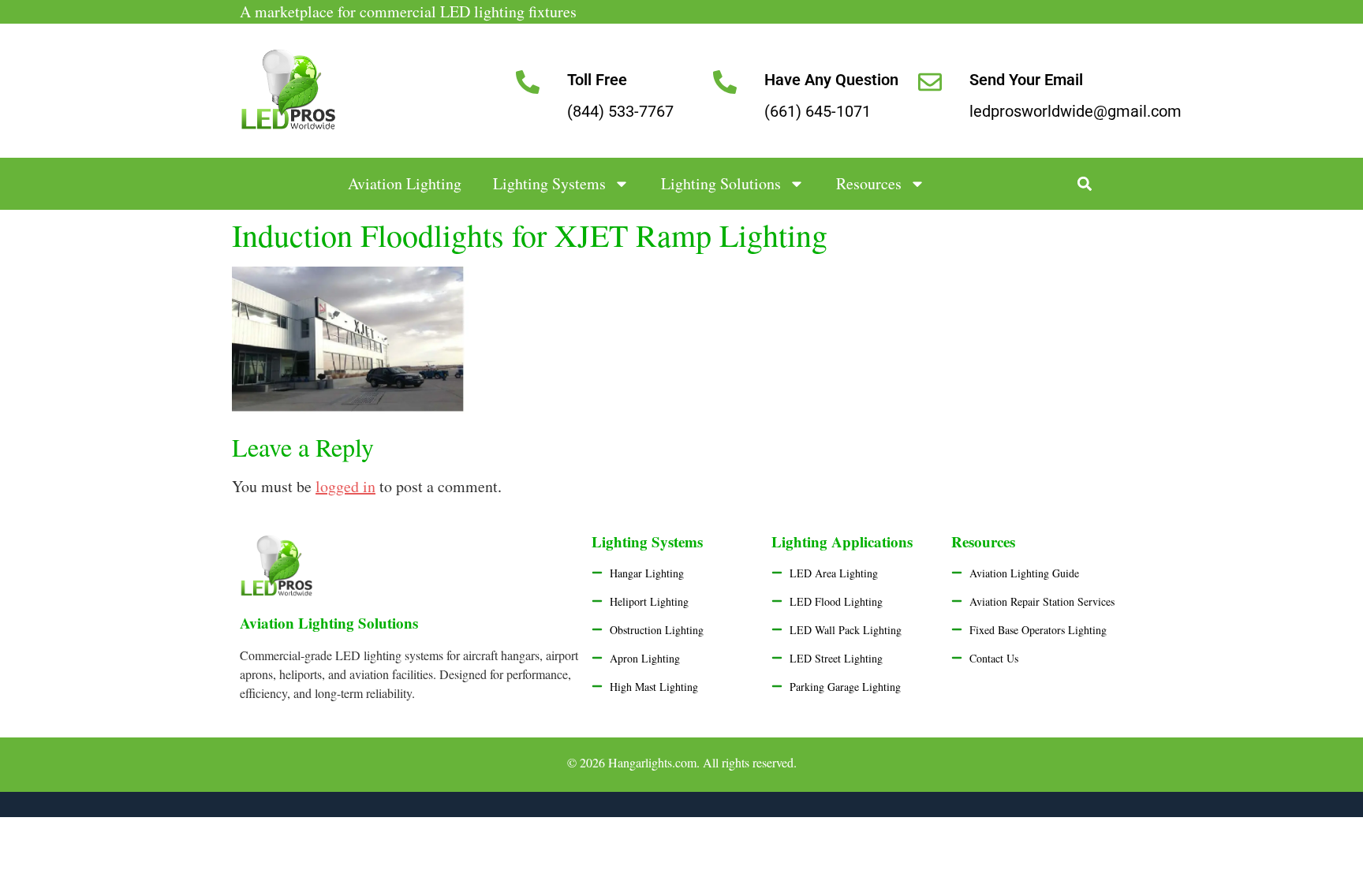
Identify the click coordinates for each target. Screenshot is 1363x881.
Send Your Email (1026, 79)
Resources (869, 183)
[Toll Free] (527, 82)
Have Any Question (831, 79)
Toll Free (597, 79)
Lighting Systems (549, 183)
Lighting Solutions (721, 183)
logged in (345, 486)
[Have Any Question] (725, 82)
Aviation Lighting (404, 183)
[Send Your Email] (930, 82)
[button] (1085, 184)
